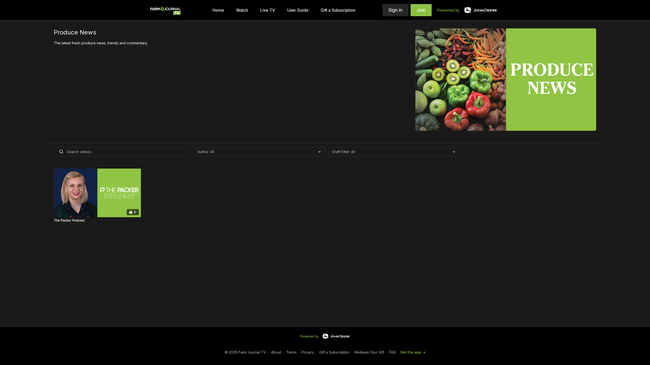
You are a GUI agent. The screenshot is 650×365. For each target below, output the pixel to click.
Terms (291, 352)
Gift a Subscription (334, 352)
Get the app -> (413, 352)
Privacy (308, 352)
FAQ (392, 352)
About (276, 352)
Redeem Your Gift (369, 352)
